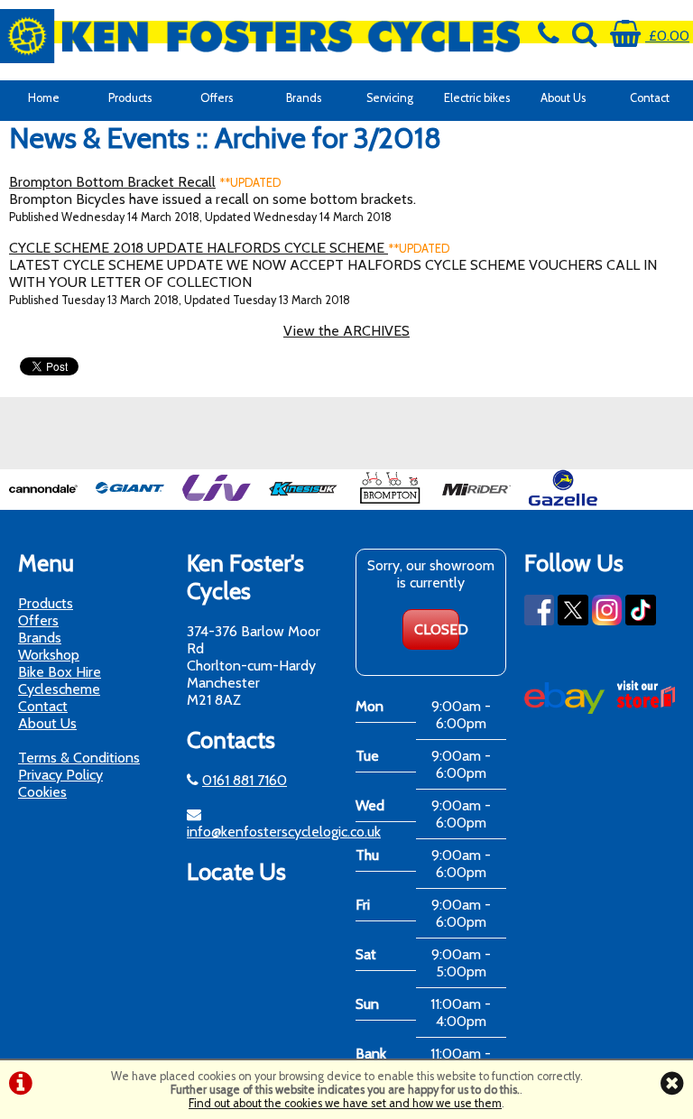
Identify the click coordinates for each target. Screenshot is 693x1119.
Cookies (42, 791)
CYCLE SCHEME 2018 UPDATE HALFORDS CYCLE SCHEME (198, 247)
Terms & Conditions (79, 757)
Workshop (48, 654)
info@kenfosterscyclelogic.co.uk (284, 831)
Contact (650, 98)
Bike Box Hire (59, 671)
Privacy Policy (60, 774)
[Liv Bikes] (216, 501)
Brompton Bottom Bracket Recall (112, 181)
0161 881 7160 (244, 780)
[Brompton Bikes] (390, 501)
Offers (216, 98)
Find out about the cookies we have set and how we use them (345, 1103)
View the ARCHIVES (346, 330)
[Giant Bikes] (130, 501)
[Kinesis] (303, 501)
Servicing (389, 98)
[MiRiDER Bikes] (476, 501)
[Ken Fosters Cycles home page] (260, 36)
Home (44, 98)
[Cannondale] (43, 501)
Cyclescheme (59, 689)
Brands (303, 98)
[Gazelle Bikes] (563, 501)
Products (130, 98)
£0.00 (667, 35)
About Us (563, 98)
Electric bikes (477, 98)
